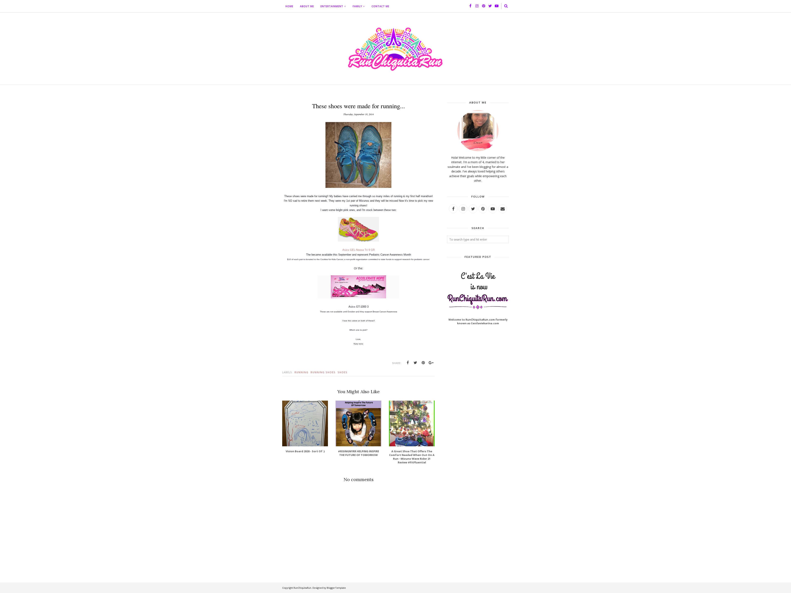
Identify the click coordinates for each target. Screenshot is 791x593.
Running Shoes (323, 372)
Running (302, 372)
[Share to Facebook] (407, 362)
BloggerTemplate (336, 587)
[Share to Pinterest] (423, 362)
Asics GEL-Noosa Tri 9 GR (358, 249)
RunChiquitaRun (302, 587)
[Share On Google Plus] (431, 362)
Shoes (343, 372)
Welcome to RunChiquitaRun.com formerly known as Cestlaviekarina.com (478, 321)
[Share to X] (415, 362)
